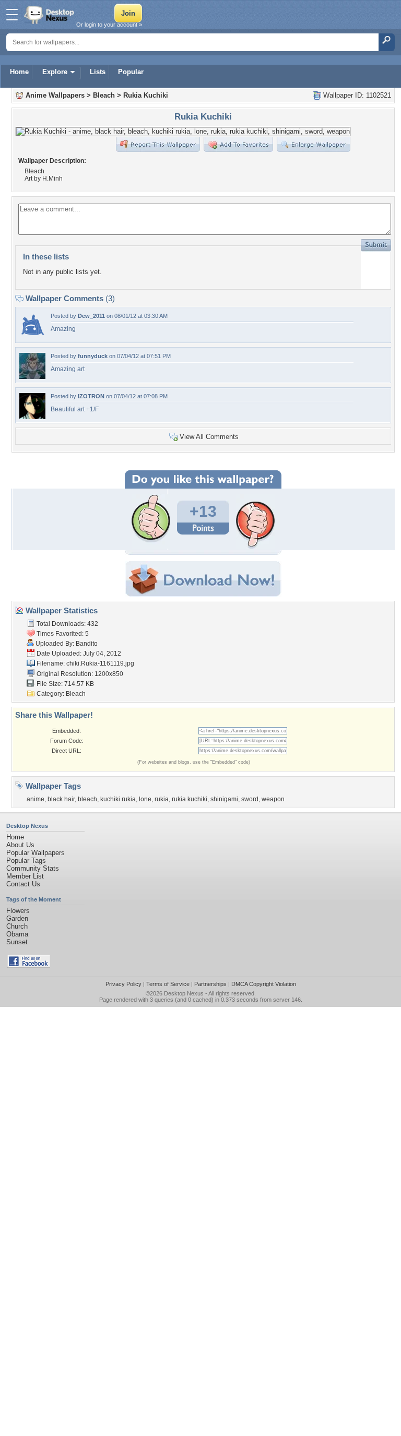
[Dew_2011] (32, 336)
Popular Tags (26, 860)
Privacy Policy (123, 984)
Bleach (104, 95)
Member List (25, 876)
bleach (87, 799)
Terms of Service (168, 984)
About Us (20, 845)
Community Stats (32, 868)
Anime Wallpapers (55, 95)
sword (249, 799)
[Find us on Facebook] (28, 965)
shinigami (224, 799)
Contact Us (23, 884)
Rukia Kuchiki (145, 95)
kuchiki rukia (118, 799)
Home (19, 72)
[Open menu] (12, 14)
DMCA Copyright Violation (263, 984)
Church (17, 926)
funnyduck (93, 356)
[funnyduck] (32, 377)
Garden (17, 918)
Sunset (17, 942)
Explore (54, 72)
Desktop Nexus (184, 993)
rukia (162, 799)
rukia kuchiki (189, 799)
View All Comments (209, 437)
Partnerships (210, 984)
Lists (97, 72)
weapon (273, 799)
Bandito (87, 643)
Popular (131, 72)
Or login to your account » (109, 24)
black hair (61, 799)
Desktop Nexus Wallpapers (50, 14)
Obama (17, 934)
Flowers (18, 911)
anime (35, 799)
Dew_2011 (91, 316)
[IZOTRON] (32, 417)
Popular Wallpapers (35, 853)
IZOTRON (91, 396)
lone (145, 799)
